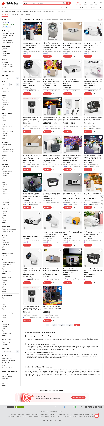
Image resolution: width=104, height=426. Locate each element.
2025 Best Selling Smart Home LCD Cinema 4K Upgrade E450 (31, 194)
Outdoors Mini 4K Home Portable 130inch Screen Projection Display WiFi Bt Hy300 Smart (52, 232)
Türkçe (79, 416)
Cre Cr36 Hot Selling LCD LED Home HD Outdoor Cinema (31, 43)
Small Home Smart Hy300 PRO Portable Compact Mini (71, 119)
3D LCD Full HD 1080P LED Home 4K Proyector (72, 194)
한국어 (62, 416)
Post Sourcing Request (78, 397)
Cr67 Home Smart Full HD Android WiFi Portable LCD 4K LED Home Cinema (72, 157)
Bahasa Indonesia (92, 416)
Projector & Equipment (7, 376)
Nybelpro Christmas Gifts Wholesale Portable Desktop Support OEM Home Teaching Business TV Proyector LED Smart (52, 157)
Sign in (100, 4)
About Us (43, 411)
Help (75, 8)
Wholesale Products (44, 414)
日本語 (66, 416)
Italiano (42, 416)
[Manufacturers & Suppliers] (10, 3)
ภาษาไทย (74, 416)
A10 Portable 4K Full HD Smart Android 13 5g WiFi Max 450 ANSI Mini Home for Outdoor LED (52, 308)
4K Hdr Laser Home (31, 231)
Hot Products (13, 414)
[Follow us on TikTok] (89, 407)
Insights (92, 414)
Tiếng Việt (84, 416)
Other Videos (5, 378)
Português (24, 416)
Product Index (86, 414)
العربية (57, 416)
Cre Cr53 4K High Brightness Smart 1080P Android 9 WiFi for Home (52, 81)
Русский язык (36, 416)
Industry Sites (69, 414)
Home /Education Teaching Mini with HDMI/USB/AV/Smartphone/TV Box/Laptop (92, 43)
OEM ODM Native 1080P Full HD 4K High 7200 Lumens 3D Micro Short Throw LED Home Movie (32, 308)
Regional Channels (78, 414)
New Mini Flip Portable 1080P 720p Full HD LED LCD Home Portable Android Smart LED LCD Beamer (93, 119)
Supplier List (14, 15)
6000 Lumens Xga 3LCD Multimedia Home (71, 81)
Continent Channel (61, 414)
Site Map (55, 411)
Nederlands (52, 416)
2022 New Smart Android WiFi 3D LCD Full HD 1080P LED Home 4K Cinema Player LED (32, 119)
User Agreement (45, 419)
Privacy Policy (59, 419)
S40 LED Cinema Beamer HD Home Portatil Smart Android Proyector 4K (93, 81)
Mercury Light (5, 374)
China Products (20, 414)
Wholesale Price (52, 414)
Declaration (52, 419)
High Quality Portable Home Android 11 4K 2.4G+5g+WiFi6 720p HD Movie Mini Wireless (52, 43)
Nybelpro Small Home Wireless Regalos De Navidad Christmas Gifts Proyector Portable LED (93, 232)
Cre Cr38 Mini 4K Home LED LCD (92, 194)
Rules (101, 8)
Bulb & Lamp (5, 383)
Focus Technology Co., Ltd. (53, 420)
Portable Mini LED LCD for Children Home (72, 232)
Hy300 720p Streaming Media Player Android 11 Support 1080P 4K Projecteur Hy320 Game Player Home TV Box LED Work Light (32, 270)
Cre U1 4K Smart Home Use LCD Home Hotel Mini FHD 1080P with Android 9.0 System (51, 270)
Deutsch (47, 416)
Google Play (19, 407)
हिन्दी (70, 416)
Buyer (67, 8)
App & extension (84, 8)
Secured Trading (25, 15)
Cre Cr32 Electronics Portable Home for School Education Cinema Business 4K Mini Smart (52, 119)
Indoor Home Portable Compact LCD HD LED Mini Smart (93, 270)
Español (19, 416)
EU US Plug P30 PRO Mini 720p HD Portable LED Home (31, 81)
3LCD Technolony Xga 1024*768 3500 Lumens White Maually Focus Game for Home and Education (32, 157)
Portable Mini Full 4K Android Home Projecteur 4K (71, 270)
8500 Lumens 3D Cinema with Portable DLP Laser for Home (72, 43)
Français (30, 416)
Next (76, 325)
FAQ (47, 411)
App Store (10, 407)
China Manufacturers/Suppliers (31, 414)
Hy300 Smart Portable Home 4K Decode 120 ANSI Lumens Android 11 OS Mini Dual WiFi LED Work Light (92, 157)
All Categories (7, 8)
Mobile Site (60, 411)
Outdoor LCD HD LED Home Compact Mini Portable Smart (51, 194)
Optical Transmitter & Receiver (9, 381)
